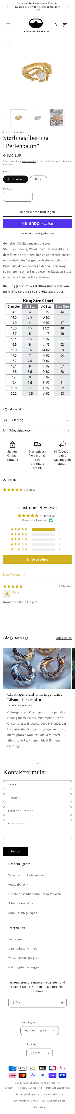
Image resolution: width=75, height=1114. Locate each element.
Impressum (16, 939)
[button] (8, 25)
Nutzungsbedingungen (23, 967)
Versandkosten (29, 161)
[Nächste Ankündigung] (67, 6)
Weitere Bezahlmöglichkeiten (37, 233)
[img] (13, 586)
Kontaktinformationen (25, 1100)
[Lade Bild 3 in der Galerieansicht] (56, 117)
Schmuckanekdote (20, 903)
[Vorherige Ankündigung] (7, 6)
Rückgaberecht (18, 884)
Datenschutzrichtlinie (23, 948)
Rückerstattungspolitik (29, 1087)
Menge (7, 188)
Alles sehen (64, 638)
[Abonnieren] (61, 1002)
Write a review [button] (37, 559)
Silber (38, 179)
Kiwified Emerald (32, 1082)
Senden (15, 851)
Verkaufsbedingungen (23, 958)
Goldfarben (16, 179)
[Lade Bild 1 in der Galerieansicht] (18, 117)
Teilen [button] (12, 480)
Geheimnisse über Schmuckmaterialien (34, 894)
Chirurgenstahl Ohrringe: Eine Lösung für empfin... (34, 697)
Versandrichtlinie (53, 1094)
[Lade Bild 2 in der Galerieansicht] (37, 117)
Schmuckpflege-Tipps (22, 913)
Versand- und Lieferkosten (26, 875)
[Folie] (4, 118)
